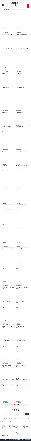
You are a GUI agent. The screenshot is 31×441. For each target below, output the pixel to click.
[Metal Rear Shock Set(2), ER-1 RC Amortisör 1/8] (8, 176)
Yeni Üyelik (3, 426)
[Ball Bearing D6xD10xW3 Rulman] (22, 79)
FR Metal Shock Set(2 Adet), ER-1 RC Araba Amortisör (22, 165)
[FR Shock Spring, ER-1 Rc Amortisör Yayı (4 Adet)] (22, 176)
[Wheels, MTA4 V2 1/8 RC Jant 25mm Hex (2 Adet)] (22, 371)
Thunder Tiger (7, 9)
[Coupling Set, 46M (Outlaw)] (8, 79)
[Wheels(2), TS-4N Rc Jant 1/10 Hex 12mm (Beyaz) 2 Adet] (8, 371)
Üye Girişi (3, 427)
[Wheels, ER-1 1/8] (22, 274)
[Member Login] (15, 5)
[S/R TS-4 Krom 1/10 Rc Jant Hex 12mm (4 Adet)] (8, 332)
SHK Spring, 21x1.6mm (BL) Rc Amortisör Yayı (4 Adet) (21, 204)
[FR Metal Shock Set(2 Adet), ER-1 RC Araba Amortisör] (22, 157)
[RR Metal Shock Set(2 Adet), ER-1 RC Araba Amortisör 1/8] (8, 196)
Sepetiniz (17, 432)
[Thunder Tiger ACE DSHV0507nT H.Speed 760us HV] (22, 40)
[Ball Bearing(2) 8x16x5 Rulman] (22, 138)
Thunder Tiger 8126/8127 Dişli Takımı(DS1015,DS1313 (19, 243)
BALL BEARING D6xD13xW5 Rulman (7, 126)
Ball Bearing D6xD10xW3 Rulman (20, 87)
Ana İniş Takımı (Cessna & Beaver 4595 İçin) (8, 48)
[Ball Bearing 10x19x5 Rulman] (8, 157)
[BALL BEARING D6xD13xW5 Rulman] (8, 118)
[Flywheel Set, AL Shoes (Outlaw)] (22, 60)
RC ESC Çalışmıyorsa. (25, 428)
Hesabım (17, 426)
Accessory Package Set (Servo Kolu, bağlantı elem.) (8, 262)
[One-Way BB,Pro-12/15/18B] (8, 235)
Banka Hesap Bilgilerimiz (5, 432)
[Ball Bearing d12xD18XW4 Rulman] (22, 99)
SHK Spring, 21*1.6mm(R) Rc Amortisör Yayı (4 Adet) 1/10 (9, 224)
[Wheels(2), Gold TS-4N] (8, 352)
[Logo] (15, 3)
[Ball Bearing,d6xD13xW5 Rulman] (8, 99)
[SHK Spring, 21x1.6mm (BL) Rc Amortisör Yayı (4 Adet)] (22, 196)
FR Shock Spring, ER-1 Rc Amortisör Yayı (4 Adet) (21, 184)
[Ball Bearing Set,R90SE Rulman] (22, 118)
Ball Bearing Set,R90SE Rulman (19, 126)
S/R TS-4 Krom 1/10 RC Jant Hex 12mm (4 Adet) (21, 340)
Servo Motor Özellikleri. (25, 426)
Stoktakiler (4, 11)
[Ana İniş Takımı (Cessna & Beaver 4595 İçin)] (8, 40)
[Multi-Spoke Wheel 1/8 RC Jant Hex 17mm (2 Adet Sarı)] (8, 274)
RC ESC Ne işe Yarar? (25, 427)
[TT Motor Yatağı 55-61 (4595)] (22, 254)
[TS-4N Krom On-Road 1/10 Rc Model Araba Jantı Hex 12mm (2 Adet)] (22, 352)
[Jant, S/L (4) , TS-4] (8, 313)
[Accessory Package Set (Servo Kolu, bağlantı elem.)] (8, 254)
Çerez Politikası (11, 428)
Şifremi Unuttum (4, 428)
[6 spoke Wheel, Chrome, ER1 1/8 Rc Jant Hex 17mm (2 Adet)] (22, 293)
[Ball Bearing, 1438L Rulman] (8, 60)
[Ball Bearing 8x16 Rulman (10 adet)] (8, 138)
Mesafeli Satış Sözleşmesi (12, 426)
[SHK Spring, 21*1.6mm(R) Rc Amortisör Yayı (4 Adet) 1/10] (8, 215)
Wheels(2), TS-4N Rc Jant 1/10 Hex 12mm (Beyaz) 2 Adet (8, 380)
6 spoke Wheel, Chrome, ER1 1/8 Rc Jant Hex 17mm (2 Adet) (22, 302)
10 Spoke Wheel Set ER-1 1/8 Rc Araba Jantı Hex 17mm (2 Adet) (8, 302)
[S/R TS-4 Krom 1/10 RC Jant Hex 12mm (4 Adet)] (22, 313)
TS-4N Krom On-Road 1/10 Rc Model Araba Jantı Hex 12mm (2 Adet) (22, 360)
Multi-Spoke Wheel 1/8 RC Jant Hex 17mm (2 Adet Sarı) (8, 282)
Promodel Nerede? (18, 433)
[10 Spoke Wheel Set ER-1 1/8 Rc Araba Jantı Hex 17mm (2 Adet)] (8, 293)
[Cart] (28, 5)
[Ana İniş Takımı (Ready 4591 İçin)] (22, 21)
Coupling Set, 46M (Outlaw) (6, 87)
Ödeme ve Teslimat (18, 427)
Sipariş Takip (17, 428)
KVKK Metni (10, 427)
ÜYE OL (27, 414)
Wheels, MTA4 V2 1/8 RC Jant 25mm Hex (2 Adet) (21, 379)
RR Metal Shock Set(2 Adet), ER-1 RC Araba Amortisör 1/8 (9, 204)
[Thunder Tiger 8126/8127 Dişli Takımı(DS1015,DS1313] (22, 235)
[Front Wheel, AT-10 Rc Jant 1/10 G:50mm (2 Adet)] (22, 391)
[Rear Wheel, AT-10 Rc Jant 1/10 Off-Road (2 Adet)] (8, 391)
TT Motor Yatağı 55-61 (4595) (19, 262)
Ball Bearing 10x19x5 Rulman (6, 165)
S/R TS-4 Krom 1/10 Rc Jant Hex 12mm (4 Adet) (8, 340)
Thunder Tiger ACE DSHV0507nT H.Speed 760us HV (22, 48)
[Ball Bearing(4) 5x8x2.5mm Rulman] (22, 215)
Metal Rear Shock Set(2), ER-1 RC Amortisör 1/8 (8, 184)
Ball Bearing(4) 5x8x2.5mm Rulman (20, 223)
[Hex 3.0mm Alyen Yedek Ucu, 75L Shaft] (8, 21)
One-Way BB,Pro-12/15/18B (6, 243)
